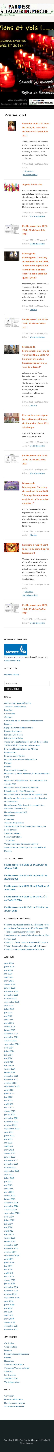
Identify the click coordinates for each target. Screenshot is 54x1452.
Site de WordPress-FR (14, 1406)
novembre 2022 (11, 1121)
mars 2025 (9, 1023)
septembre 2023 (11, 1086)
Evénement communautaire (16, 1354)
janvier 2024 (9, 1072)
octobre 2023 (10, 1083)
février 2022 (9, 1153)
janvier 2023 (9, 1114)
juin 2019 (8, 1266)
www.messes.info (12, 660)
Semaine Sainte (11, 1378)
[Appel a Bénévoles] (11, 187)
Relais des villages (12, 833)
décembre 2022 (11, 1118)
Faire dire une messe (13, 734)
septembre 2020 (11, 1213)
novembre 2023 (11, 1079)
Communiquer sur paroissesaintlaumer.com (23, 720)
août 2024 (9, 1047)
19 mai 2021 (27, 442)
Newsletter (9, 815)
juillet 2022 (9, 1135)
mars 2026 (9, 980)
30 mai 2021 (27, 164)
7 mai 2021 (27, 619)
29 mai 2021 (27, 213)
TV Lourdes (9, 840)
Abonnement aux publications (17, 703)
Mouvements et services (15, 770)
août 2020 (9, 1216)
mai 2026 (8, 973)
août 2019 (9, 1259)
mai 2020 (8, 1227)
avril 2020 (8, 1231)
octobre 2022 (10, 1125)
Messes (7, 766)
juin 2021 (8, 1181)
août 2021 (9, 1174)
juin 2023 (8, 1097)
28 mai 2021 (27, 306)
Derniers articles (11, 674)
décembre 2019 (11, 1245)
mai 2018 (8, 1311)
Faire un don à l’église (13, 738)
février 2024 (9, 1069)
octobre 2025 (10, 998)
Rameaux (8, 1371)
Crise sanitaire (10, 1347)
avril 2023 (8, 1104)
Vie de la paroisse (30, 174)
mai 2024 (8, 1058)
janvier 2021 (9, 1199)
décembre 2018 (11, 1287)
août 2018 (9, 1301)
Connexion (9, 1396)
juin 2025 (8, 1012)
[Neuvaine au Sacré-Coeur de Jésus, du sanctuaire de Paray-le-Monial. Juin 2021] (11, 126)
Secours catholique (13, 837)
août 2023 (9, 1090)
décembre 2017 (11, 1326)
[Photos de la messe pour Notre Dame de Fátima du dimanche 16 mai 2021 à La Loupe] (11, 418)
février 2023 (9, 1111)
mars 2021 (9, 1192)
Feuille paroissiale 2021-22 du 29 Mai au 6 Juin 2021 (35, 230)
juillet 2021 (9, 1178)
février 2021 (9, 1195)
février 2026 (9, 984)
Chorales (8, 717)
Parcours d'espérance (14, 1364)
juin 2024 (8, 1055)
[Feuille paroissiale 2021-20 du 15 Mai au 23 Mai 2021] (11, 458)
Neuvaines (29, 171)
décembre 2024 (11, 1033)
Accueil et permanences (15, 706)
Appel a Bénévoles (32, 184)
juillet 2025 (9, 1009)
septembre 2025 (11, 1002)
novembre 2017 (11, 1329)
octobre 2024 (10, 1040)
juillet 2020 (9, 1220)
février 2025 (9, 1026)
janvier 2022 (9, 1157)
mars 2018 (9, 1318)
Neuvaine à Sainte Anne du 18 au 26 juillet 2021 (25, 794)
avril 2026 (8, 977)
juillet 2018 (9, 1304)
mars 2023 (9, 1107)
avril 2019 (8, 1273)
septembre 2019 (11, 1255)
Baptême (8, 710)
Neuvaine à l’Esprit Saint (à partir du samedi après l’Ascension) (35, 548)
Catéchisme (9, 713)
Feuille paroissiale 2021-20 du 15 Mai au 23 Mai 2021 (35, 459)
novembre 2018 (11, 1290)
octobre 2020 (10, 1209)
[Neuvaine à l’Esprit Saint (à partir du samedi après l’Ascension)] (11, 547)
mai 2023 (8, 1100)
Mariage (8, 763)
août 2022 (9, 1132)
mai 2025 (8, 1016)
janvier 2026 (9, 988)
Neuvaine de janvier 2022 (15, 812)
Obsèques (9, 819)
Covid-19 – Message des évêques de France (24, 949)
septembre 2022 (11, 1128)
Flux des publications (13, 1399)
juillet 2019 (9, 1262)
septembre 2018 (11, 1297)
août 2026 (9, 963)
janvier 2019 (9, 1283)
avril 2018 (8, 1315)
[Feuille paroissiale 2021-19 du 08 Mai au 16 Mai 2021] (11, 607)
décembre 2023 (11, 1076)
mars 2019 (9, 1276)
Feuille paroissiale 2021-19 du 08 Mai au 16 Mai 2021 (35, 609)
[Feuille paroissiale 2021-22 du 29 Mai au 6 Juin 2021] (11, 228)
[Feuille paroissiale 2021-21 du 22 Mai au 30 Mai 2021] (11, 322)
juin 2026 (8, 970)
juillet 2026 (9, 966)
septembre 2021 (11, 1171)
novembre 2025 (11, 995)
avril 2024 (8, 1062)
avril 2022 (8, 1146)
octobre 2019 (10, 1252)
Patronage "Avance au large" (17, 1368)
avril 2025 (8, 1019)
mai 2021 (8, 1185)
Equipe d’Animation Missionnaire (18, 727)
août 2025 (9, 1005)
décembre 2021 (11, 1160)
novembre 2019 (11, 1248)
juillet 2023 (9, 1093)
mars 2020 (9, 1234)
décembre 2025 (11, 991)
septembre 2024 (11, 1044)
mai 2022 (8, 1142)
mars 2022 (9, 1149)
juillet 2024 (9, 1051)
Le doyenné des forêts (14, 756)
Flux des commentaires (14, 1403)
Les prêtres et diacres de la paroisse (20, 759)
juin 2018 (8, 1308)
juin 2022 (8, 1139)
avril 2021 (8, 1188)
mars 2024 (9, 1065)
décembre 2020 (11, 1202)
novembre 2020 (11, 1206)
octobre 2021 (10, 1167)
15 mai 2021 (27, 469)
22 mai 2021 (27, 333)
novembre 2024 (11, 1037)
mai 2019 (8, 1269)
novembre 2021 (11, 1164)
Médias (7, 1357)
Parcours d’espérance (14, 822)
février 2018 (9, 1322)
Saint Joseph (10, 1375)
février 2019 (9, 1280)
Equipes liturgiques (13, 731)
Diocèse (33, 309)
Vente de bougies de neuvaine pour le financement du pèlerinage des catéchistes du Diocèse (25, 847)
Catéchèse (9, 1343)
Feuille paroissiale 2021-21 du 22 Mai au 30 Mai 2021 (35, 323)
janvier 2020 (9, 1241)
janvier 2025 (9, 1030)
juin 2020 (8, 1224)
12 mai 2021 (27, 584)
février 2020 (9, 1238)
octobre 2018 (10, 1294)
